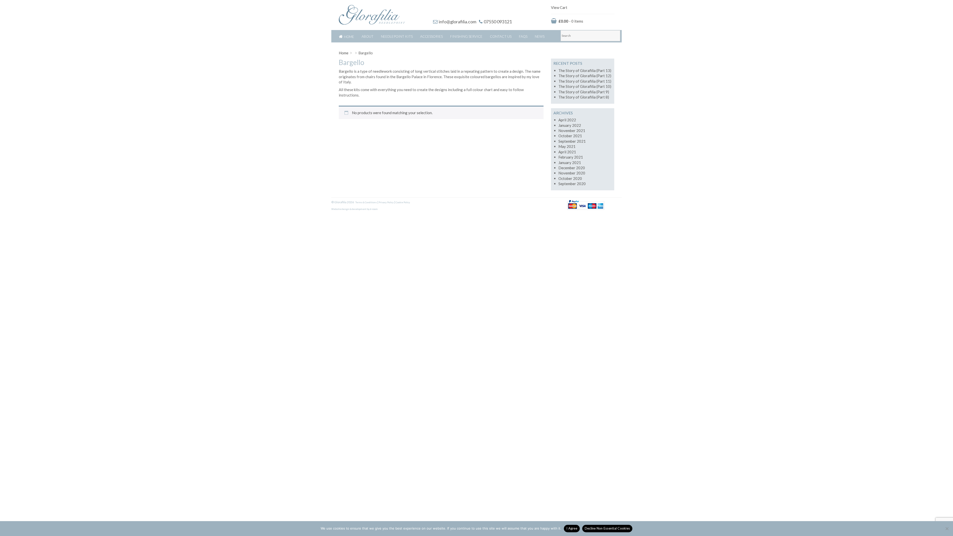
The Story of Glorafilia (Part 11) (584, 81)
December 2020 (571, 168)
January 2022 (569, 125)
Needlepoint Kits (397, 36)
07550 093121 (498, 21)
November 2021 (571, 130)
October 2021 (570, 136)
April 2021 (567, 152)
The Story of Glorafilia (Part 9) (583, 92)
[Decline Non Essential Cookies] (946, 528)
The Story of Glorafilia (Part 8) (583, 97)
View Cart (559, 7)
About (368, 36)
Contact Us (500, 36)
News (540, 36)
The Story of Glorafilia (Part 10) (584, 86)
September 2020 (572, 183)
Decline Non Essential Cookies (607, 528)
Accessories (431, 36)
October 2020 (570, 178)
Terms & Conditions (366, 202)
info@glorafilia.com (457, 21)
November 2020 (571, 173)
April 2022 (567, 120)
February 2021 (570, 157)
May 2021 (567, 146)
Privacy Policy (386, 202)
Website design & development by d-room (354, 209)
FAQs (523, 36)
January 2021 (569, 162)
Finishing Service (466, 36)
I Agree (571, 528)
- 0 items (571, 21)
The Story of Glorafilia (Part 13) (584, 70)
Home (349, 36)
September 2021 (572, 141)
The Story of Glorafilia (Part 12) (584, 75)
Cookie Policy (403, 202)
